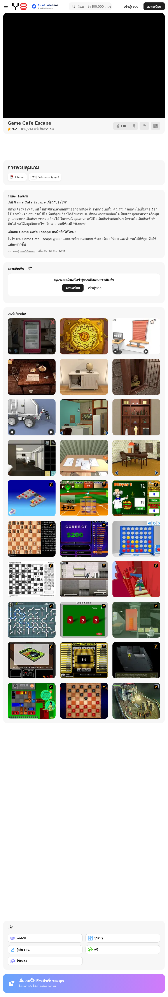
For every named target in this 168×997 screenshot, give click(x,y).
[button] (17, 244)
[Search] (73, 6)
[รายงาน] (144, 126)
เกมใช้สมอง (27, 251)
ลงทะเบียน (154, 6)
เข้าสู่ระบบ (131, 6)
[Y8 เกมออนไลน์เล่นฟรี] (19, 6)
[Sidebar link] (5, 6)
